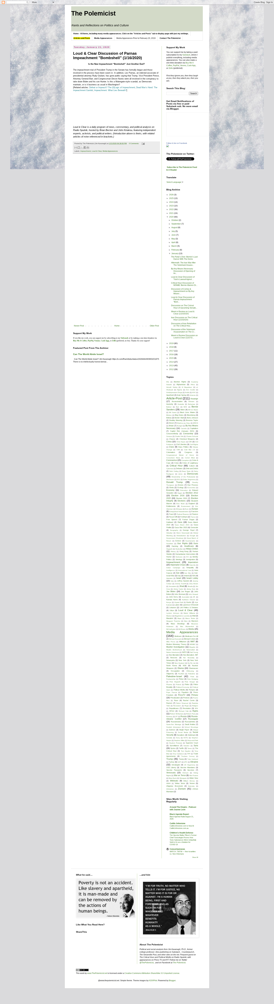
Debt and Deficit (192, 468)
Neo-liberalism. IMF (190, 655)
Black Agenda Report (179, 814)
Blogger (172, 980)
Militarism (182, 642)
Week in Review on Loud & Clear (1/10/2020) (182, 312)
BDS (185, 407)
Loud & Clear (97, 151)
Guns (195, 543)
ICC (187, 557)
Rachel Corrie (188, 700)
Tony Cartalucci (178, 754)
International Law (184, 570)
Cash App (191, 65)
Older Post (154, 326)
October (175, 220)
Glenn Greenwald (183, 533)
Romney (169, 716)
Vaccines (190, 770)
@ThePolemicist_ (147, 963)
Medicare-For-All (191, 636)
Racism (169, 703)
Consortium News (173, 458)
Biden (182, 410)
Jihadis (190, 586)
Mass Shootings (178, 624)
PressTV (181, 695)
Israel (178, 578)
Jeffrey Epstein (183, 581)
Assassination (177, 401)
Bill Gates (172, 412)
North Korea (171, 665)
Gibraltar (169, 533)
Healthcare (189, 546)
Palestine (191, 674)
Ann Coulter (190, 390)
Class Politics (183, 447)
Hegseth (169, 549)
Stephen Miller (179, 740)
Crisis (176, 463)
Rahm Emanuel (182, 703)
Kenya (168, 602)
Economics (191, 487)
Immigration (190, 559)
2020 (171, 217)
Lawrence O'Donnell (190, 605)
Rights (195, 711)
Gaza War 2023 (181, 527)
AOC (194, 392)
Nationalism (190, 650)
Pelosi (181, 679)
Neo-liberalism (174, 655)
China (169, 442)
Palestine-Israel (174, 676)
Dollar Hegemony (189, 479)
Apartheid (170, 395)
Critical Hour (176, 465)
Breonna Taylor (192, 420)
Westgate (183, 778)
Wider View (193, 778)
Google (192, 535)
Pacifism (181, 674)
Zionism (182, 788)
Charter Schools (192, 436)
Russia (184, 716)
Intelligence (170, 570)
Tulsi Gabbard (192, 759)
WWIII (168, 783)
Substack (186, 55)
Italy (172, 581)
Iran (177, 573)
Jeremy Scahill (180, 584)
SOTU (185, 738)
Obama (180, 668)
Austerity (169, 404)
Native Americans (172, 652)
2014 (171, 362)
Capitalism (194, 428)
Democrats (192, 473)
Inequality (190, 568)
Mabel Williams (189, 613)
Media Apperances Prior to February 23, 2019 (136, 38)
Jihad (181, 586)
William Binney (189, 781)
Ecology (180, 487)
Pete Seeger (190, 682)
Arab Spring (181, 395)
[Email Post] (143, 143)
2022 (171, 209)
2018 (171, 347)
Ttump (181, 759)
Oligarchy (170, 674)
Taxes (189, 748)
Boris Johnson (192, 418)
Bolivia (168, 418)
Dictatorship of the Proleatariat (183, 477)
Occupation (175, 671)
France (193, 517)
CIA (190, 442)
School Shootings (191, 727)
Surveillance (174, 746)
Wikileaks (174, 781)
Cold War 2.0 (189, 450)
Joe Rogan (185, 591)
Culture (192, 466)
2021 (171, 213)
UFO (185, 762)
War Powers (193, 775)
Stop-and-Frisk (192, 740)
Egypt (180, 493)
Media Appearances (110, 151)
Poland (178, 684)
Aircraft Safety (171, 387)
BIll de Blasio (193, 410)
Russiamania (176, 722)
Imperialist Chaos (178, 565)
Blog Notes (179, 415)
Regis (187, 706)
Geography (174, 530)
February (175, 250)
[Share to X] (81, 147)
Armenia (192, 395)
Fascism (194, 511)
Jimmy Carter (178, 589)
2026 (171, 195)
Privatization (175, 698)
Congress (188, 452)
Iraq (178, 576)
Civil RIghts (194, 444)
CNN (178, 450)
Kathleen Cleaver (188, 600)
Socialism (180, 735)
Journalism (185, 597)
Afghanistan (181, 384)
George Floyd (188, 530)
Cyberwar (169, 468)
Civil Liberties (181, 444)
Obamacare (193, 668)
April (173, 242)
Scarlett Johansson (173, 727)
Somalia (169, 738)
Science (172, 730)
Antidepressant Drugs (174, 392)
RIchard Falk (184, 711)
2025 (171, 198)
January (175, 253)
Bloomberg (191, 415)
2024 (171, 202)
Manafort (169, 618)
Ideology (179, 559)
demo (180, 474)
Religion (195, 706)
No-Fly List (192, 663)
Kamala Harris (172, 600)
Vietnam (185, 773)
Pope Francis (171, 692)
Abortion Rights (180, 382)
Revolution (187, 708)
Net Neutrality (188, 658)
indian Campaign (173, 568)
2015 (171, 358)
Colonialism (170, 452)
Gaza (180, 522)
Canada (184, 428)
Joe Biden (171, 591)
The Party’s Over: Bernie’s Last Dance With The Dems (184, 258)
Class (171, 447)
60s (167, 382)
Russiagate (193, 719)
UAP (179, 762)
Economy (170, 490)
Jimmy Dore (191, 589)
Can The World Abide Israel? (88, 354)
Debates (179, 468)
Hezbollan (179, 549)
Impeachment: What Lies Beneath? (110, 90)
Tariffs (181, 748)
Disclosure (170, 479)
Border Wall (179, 418)
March (174, 246)
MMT (192, 641)
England (192, 503)
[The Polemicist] (167, 146)
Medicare (178, 636)
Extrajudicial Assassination (178, 511)
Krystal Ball (179, 602)
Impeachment (85, 151)
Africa (193, 384)
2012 (171, 369)
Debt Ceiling (174, 471)
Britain (171, 426)
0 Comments (134, 143)
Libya (172, 610)
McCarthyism (171, 629)
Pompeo (192, 690)
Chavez (172, 439)
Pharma (169, 684)
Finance (195, 514)
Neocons (173, 658)
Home (117, 326)
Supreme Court (192, 743)
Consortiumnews (177, 849)
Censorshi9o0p (172, 434)
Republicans (174, 708)
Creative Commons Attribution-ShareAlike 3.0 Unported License (151, 973)
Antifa (187, 392)
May (173, 239)
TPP (188, 754)
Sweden (186, 746)
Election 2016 (177, 495)
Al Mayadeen (187, 387)
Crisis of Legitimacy (190, 463)
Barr (177, 407)
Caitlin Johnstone (177, 823)
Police (187, 684)
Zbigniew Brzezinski (174, 786)
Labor (177, 605)
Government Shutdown (174, 538)
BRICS (195, 423)
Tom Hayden (186, 751)
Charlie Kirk (179, 436)
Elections (182, 501)
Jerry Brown (193, 584)
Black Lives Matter (187, 412)
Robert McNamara (176, 714)
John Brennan (179, 594)
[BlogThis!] (78, 147)
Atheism (191, 401)
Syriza (172, 748)
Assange (194, 399)
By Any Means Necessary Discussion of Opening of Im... (183, 271)
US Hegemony (189, 765)
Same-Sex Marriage (173, 724)
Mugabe (192, 647)
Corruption (185, 460)
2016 (171, 354)
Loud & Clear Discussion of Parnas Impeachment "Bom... (183, 299)
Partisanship (170, 679)
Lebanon (172, 607)
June (173, 235)
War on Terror (180, 775)
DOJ (178, 479)
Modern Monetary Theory (176, 644)
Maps (179, 618)
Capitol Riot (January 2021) (182, 431)
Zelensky (191, 786)
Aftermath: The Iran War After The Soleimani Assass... (183, 264)
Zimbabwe (170, 789)
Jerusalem (172, 586)
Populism (185, 692)
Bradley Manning (176, 420)
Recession (177, 706)
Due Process (192, 485)
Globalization (181, 535)
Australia (181, 404)
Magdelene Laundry (182, 616)
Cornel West (190, 458)
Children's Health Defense (181, 833)
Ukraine (194, 761)
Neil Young (194, 652)
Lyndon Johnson (172, 613)
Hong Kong (184, 551)
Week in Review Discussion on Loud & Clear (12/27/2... (184, 336)
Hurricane (179, 557)
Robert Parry (191, 714)
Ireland (186, 576)
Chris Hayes (180, 442)
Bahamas (191, 404)
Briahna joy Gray (183, 423)
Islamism (169, 578)
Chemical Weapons (187, 439)
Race (176, 700)
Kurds (188, 602)
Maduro (169, 616)
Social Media (183, 732)
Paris (192, 676)
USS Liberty (171, 767)
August (174, 227)
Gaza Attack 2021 (182, 525)
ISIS (193, 576)
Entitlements (171, 506)
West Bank (173, 778)
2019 (171, 343)
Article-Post (174, 398)
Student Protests (175, 743)
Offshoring (190, 671)
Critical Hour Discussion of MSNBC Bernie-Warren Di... (184, 284)
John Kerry (173, 597)
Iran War (187, 573)
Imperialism (193, 562)
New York (182, 660)
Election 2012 (192, 493)
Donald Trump (174, 482)
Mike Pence (170, 642)
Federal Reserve (183, 514)
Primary (194, 695)
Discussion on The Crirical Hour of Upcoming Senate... (184, 306)
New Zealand (179, 663)
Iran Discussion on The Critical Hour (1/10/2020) (184, 318)
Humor (169, 557)
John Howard (193, 594)
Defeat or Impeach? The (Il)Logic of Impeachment (112, 87)
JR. (194, 597)
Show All (195, 857)
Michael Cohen (189, 639)
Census (169, 436)
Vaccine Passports (174, 770)
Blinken (169, 415)
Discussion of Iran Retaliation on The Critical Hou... (183, 324)
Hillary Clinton (192, 549)
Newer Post (79, 326)
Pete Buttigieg (192, 679)
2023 (171, 206)
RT (177, 716)
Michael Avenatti (175, 639)
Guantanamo (190, 541)
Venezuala (171, 773)
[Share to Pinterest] (87, 147)
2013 (171, 365)
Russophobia (190, 722)
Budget (180, 426)
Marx (186, 621)
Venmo (183, 65)
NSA (184, 665)
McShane (182, 629)
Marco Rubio (190, 618)
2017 (171, 351)
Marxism (194, 621)
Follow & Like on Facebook (176, 143)
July (173, 231)
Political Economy (182, 687)
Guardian (169, 543)
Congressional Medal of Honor (180, 455)
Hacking (175, 546)
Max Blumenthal (187, 626)
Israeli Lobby (192, 578)
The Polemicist (179, 963)
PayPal (176, 65)
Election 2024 (181, 498)
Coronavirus (171, 460)
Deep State (186, 471)
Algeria (179, 390)
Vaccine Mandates (187, 767)
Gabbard (169, 522)
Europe (195, 509)
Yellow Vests (180, 783)
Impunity (192, 565)
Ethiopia (179, 509)
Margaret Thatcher (173, 621)
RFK (196, 708)
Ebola (171, 487)
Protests (186, 698)
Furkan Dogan (188, 519)
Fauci (171, 514)
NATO (184, 652)
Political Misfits (179, 690)
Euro (187, 509)
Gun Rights (182, 543)
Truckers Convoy (188, 756)
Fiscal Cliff (173, 517)
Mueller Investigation (175, 647)
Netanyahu (170, 660)
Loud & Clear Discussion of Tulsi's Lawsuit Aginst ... (183, 278)
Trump (169, 759)
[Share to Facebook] (84, 147)
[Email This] (75, 147)
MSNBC (193, 644)
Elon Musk (180, 503)
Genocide (194, 527)
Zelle (171, 68)
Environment (185, 506)
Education (184, 490)
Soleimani (191, 735)
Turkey (171, 762)
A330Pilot (153, 980)
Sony (178, 738)
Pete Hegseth (175, 682)
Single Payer (184, 730)
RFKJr (171, 711)
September (176, 224)
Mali (193, 616)
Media (191, 629)
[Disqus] (116, 200)
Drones (180, 485)
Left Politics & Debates (189, 607)
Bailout (168, 407)
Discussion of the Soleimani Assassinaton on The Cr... (183, 330)
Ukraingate (176, 765)
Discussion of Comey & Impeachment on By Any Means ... (182, 291)
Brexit (171, 423)
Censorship (188, 433)
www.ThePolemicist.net (97, 973)
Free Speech (171, 519)
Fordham (183, 517)
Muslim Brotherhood (174, 650)
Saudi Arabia (190, 724)
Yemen (192, 783)
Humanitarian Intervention (185, 554)
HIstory (173, 551)
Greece (178, 541)
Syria (196, 745)
